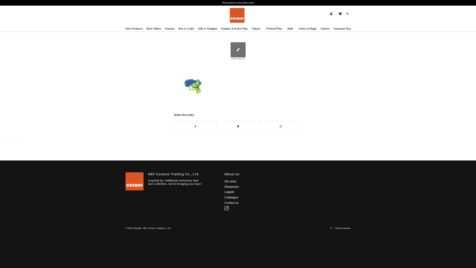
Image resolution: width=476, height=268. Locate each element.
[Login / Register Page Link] (331, 13)
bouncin (346, 228)
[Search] (347, 13)
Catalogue (231, 197)
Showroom (231, 186)
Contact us (231, 202)
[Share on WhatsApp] (281, 126)
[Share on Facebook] (195, 126)
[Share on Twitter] (238, 126)
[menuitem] (135, 26)
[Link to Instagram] (331, 228)
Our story (230, 181)
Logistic (229, 192)
